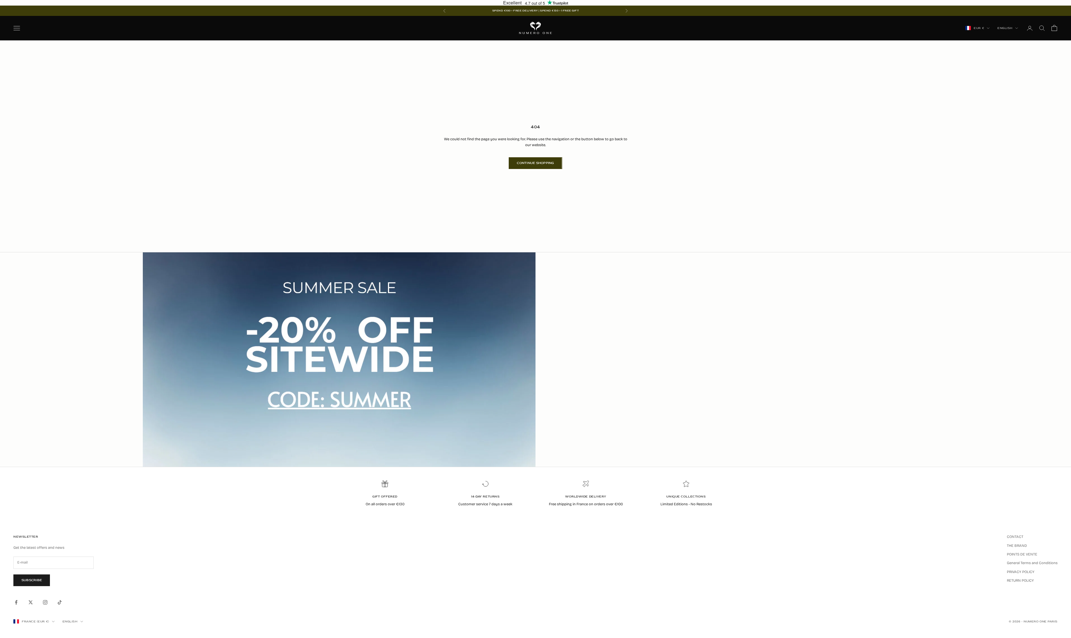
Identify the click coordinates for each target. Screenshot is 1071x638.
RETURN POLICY (1020, 580)
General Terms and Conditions (1032, 563)
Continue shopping (535, 163)
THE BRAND (1017, 545)
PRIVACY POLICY (1020, 572)
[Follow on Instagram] (45, 602)
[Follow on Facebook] (16, 602)
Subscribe (31, 580)
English (1004, 28)
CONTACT (1015, 537)
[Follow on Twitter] (30, 602)
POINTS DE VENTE (1022, 554)
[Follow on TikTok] (59, 602)
